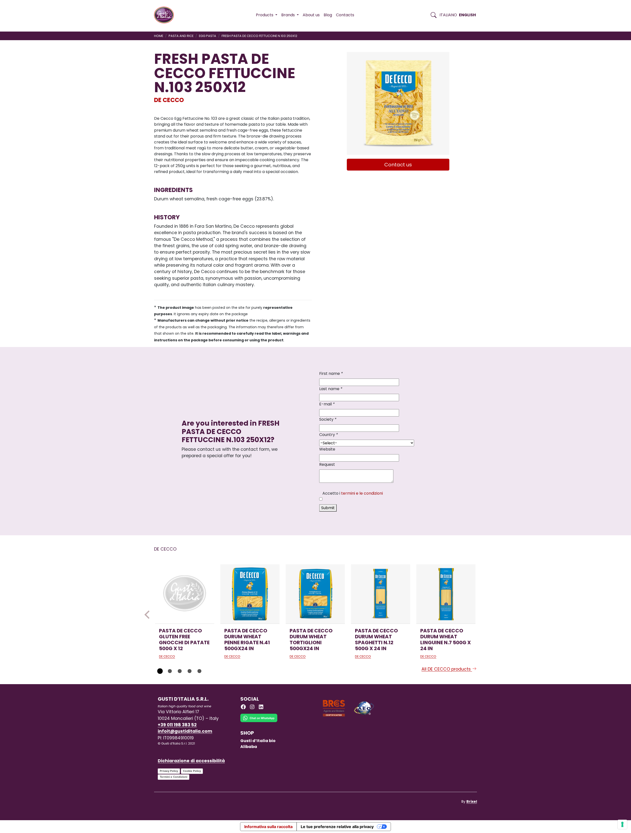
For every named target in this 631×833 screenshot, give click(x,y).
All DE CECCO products (446, 669)
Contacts (345, 15)
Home (158, 36)
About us (311, 15)
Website (327, 449)
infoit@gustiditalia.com (185, 731)
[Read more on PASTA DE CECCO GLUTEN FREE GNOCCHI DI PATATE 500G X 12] (184, 594)
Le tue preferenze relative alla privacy (337, 826)
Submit (328, 508)
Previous (148, 614)
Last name (330, 389)
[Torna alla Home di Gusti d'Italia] (165, 15)
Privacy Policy (169, 771)
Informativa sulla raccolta (268, 826)
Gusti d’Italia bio (258, 741)
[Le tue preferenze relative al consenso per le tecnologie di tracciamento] (622, 824)
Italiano (448, 15)
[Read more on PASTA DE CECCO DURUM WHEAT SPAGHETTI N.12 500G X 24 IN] (380, 594)
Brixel (471, 801)
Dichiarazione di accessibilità (191, 761)
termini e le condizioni (362, 493)
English (467, 15)
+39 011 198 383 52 (177, 725)
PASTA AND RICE (181, 36)
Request (327, 464)
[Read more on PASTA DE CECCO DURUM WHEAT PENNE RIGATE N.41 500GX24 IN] (250, 594)
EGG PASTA (207, 36)
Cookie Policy (192, 771)
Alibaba (248, 746)
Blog (328, 15)
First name (331, 373)
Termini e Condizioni (173, 777)
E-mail (327, 404)
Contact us (398, 164)
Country (328, 434)
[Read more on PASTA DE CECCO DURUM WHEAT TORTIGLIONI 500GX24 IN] (315, 594)
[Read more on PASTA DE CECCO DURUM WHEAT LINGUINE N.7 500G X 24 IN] (445, 594)
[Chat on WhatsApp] (258, 721)
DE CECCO (169, 100)
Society (327, 419)
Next (482, 614)
